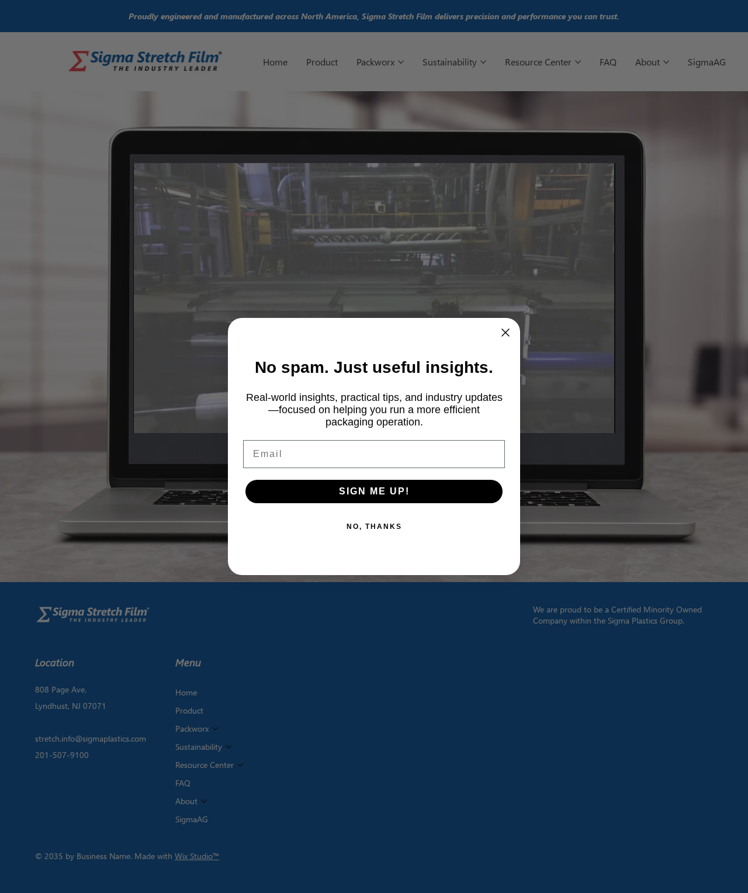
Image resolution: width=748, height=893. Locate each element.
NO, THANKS (374, 526)
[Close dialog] (505, 332)
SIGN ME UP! (374, 491)
